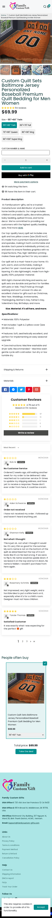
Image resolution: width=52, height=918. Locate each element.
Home (3, 15)
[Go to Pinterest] (29, 389)
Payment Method (10, 849)
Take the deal (26, 751)
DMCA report (8, 878)
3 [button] (26, 641)
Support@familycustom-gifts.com (23, 823)
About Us (6, 837)
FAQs (4, 882)
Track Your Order (9, 886)
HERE (20, 227)
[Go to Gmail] (36, 389)
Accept (41, 907)
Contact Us (7, 870)
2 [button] (22, 641)
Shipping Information (11, 874)
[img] (10, 458)
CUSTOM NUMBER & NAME (13, 148)
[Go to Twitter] (21, 389)
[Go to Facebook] (5, 389)
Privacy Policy (8, 841)
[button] (8, 107)
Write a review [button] (26, 432)
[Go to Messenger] (13, 389)
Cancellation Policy (10, 858)
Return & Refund (9, 853)
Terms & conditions (10, 845)
